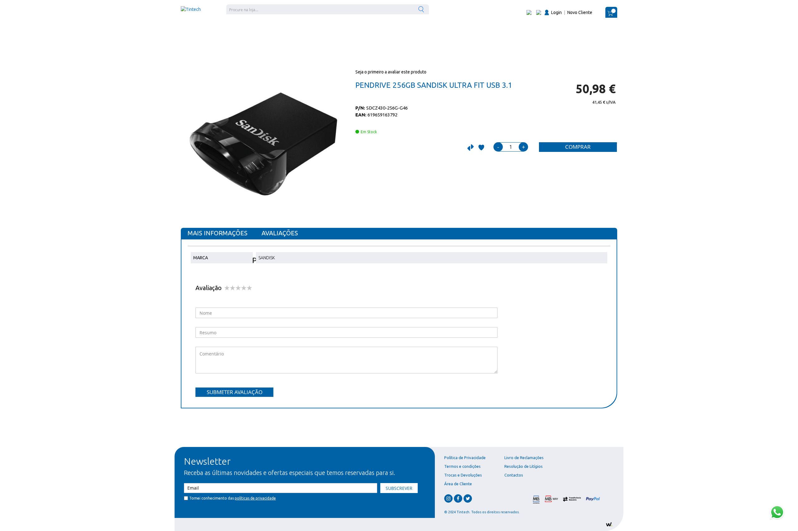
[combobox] (327, 9)
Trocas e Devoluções (463, 475)
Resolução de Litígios (523, 466)
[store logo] (191, 9)
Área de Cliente (458, 484)
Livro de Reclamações (524, 457)
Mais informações (218, 233)
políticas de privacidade (255, 498)
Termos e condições (462, 466)
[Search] (422, 9)
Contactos (513, 475)
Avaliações (280, 233)
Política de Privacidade (465, 457)
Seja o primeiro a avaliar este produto (390, 71)
